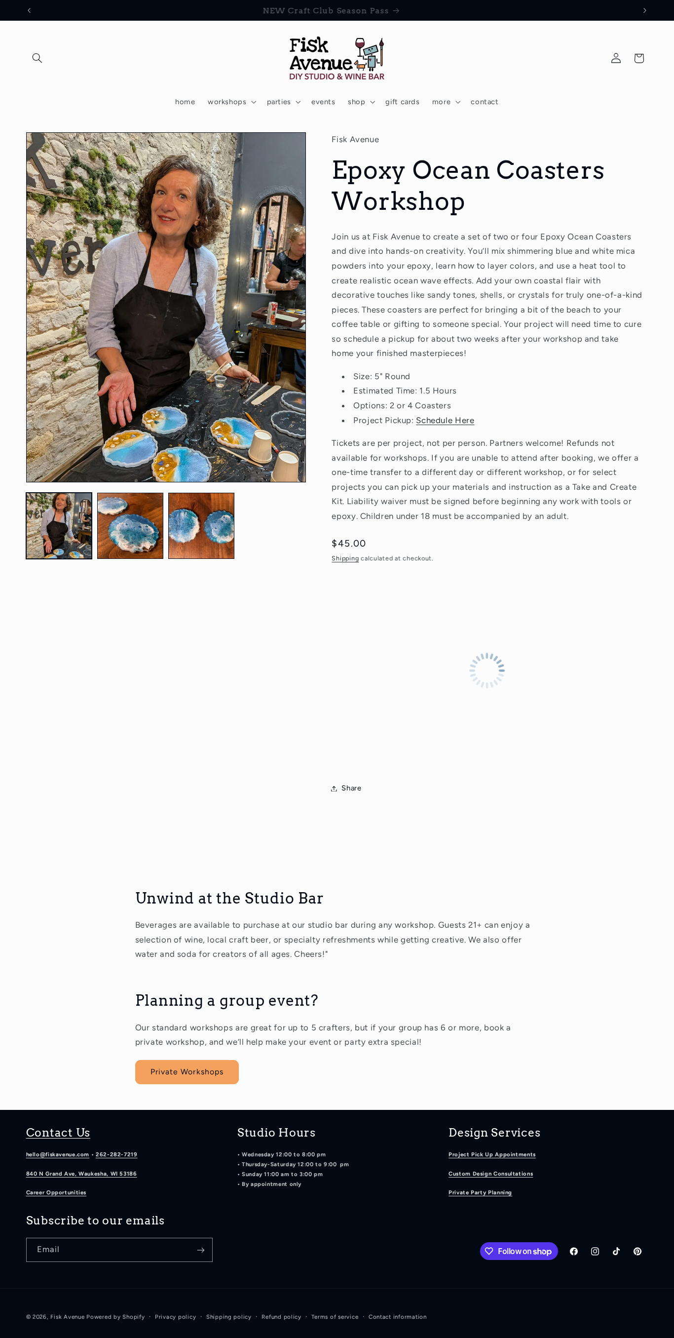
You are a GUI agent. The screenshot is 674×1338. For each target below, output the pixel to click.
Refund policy (281, 1316)
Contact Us (58, 1133)
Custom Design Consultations (491, 1173)
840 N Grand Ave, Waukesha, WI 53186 (81, 1173)
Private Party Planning (480, 1192)
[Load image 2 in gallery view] (130, 526)
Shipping (345, 558)
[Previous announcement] (29, 10)
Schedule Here (445, 420)
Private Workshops (187, 1071)
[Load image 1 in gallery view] (59, 526)
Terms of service (334, 1316)
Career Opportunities (56, 1192)
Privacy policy (175, 1316)
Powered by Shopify (115, 1316)
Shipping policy (229, 1316)
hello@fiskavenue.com (58, 1154)
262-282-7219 (117, 1154)
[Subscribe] (200, 1250)
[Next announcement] (645, 10)
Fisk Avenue (67, 1316)
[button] (37, 58)
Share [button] (351, 788)
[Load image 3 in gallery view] (201, 526)
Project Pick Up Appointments (492, 1154)
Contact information (398, 1316)
